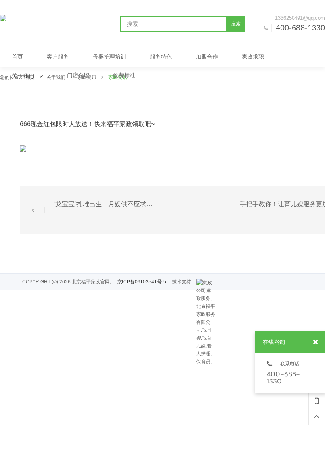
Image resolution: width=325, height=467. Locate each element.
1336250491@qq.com (300, 18)
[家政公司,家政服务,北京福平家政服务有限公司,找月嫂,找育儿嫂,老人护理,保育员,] (206, 283)
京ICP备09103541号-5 (141, 282)
